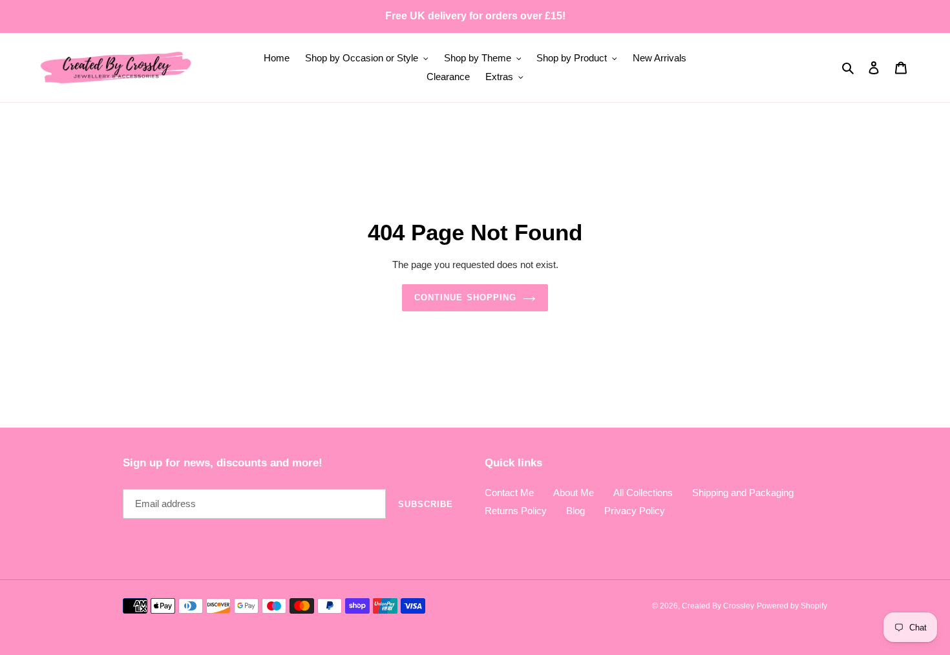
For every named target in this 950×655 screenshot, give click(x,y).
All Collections (643, 492)
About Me (573, 492)
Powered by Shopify (792, 605)
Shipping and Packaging (743, 492)
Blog (575, 510)
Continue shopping (465, 297)
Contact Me (509, 492)
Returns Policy (516, 510)
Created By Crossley (718, 605)
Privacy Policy (634, 510)
